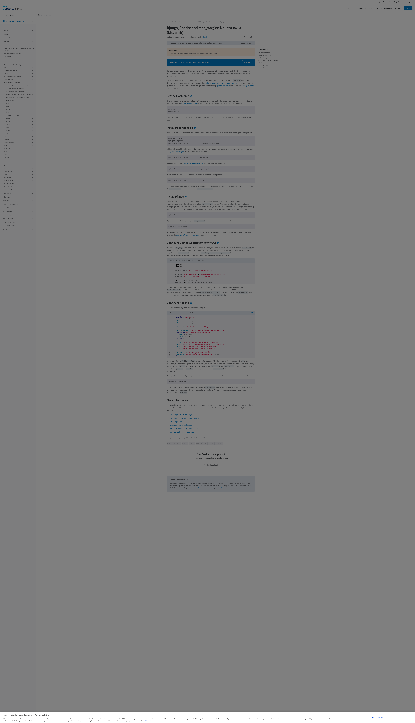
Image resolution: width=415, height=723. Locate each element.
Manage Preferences (376, 717)
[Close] (411, 717)
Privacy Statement (150, 721)
